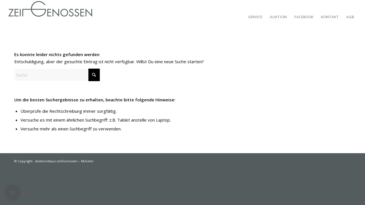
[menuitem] (255, 17)
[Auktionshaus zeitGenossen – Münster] (50, 17)
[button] (12, 192)
